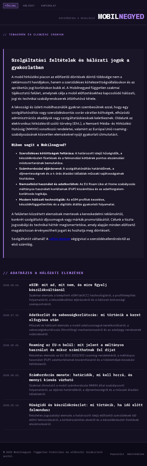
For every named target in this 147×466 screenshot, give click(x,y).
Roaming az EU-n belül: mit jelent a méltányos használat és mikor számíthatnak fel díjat (76, 347)
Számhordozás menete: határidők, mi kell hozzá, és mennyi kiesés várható (80, 377)
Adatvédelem (135, 453)
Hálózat (29, 5)
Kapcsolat (48, 5)
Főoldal (10, 5)
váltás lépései (59, 239)
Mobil (121, 16)
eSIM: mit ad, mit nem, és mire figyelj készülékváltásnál (68, 287)
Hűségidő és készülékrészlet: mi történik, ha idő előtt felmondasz (86, 407)
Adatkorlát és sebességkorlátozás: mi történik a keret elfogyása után (85, 317)
